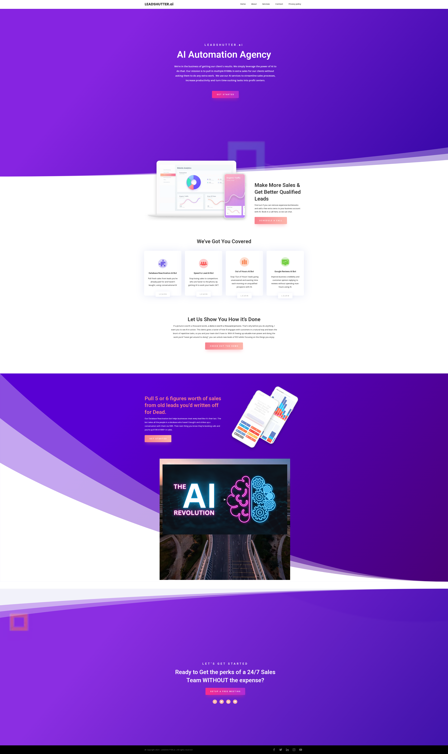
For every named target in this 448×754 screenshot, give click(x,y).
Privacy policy (295, 4)
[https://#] (215, 702)
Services (266, 4)
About (254, 4)
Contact (279, 4)
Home (243, 4)
